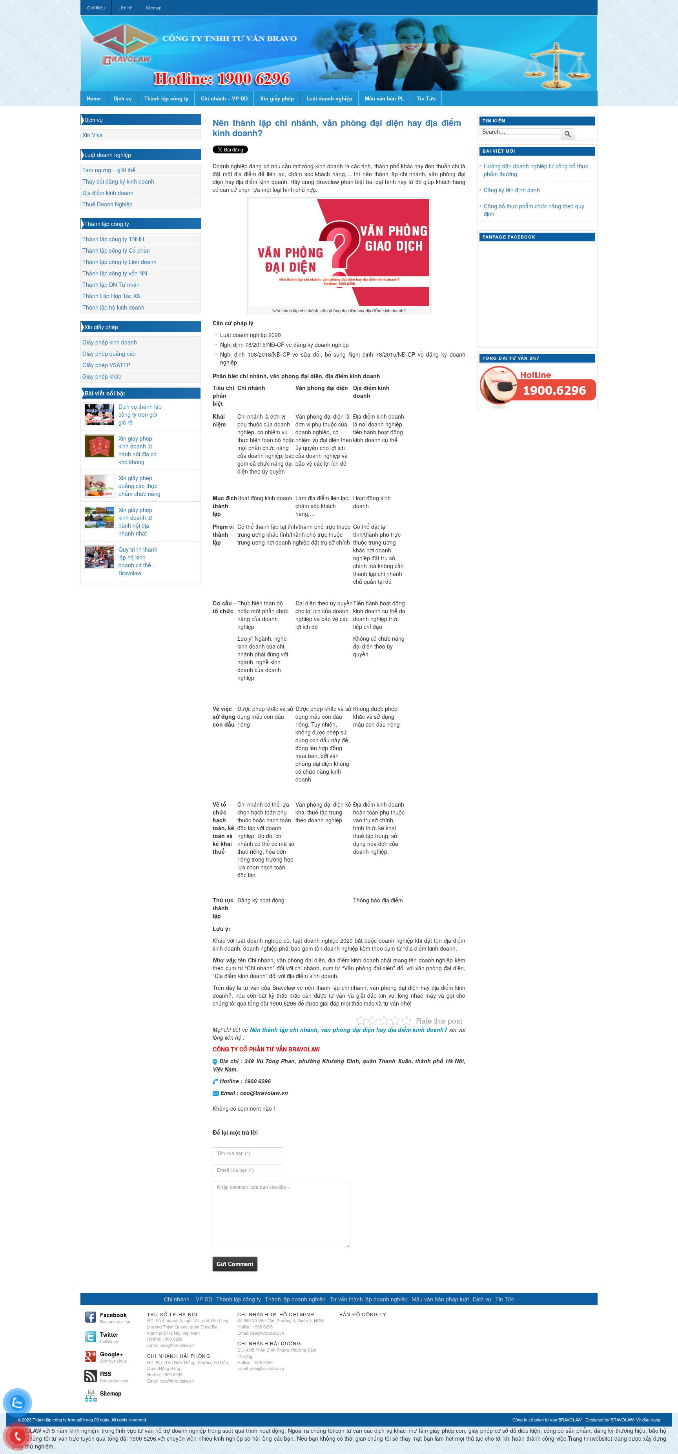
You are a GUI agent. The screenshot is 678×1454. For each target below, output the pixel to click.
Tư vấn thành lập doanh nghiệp (369, 1299)
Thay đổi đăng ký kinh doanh (118, 181)
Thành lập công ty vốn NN (114, 273)
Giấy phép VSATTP (106, 365)
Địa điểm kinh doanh (107, 193)
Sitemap (153, 7)
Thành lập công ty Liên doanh (119, 262)
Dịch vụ (122, 98)
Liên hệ (125, 7)
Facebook (115, 1317)
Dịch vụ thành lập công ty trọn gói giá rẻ (140, 414)
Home (94, 98)
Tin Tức (426, 98)
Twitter (109, 1336)
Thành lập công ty (166, 98)
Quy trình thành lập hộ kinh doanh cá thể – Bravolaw (137, 561)
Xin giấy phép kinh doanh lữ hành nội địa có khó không (137, 450)
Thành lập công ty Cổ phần (116, 250)
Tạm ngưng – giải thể (108, 170)
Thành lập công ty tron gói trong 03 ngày (71, 1419)
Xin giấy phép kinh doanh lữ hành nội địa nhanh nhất (135, 521)
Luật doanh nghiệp (329, 98)
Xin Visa (92, 135)
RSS (114, 1376)
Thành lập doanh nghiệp (295, 1299)
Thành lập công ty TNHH (113, 239)
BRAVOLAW (622, 1419)
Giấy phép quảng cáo (109, 353)
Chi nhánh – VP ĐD (224, 98)
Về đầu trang (648, 1419)
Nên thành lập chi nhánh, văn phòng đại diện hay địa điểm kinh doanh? (337, 127)
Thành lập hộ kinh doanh (113, 307)
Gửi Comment (235, 1264)
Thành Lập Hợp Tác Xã (111, 296)
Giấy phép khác (101, 376)
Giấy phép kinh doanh (109, 342)
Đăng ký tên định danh (512, 190)
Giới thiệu (96, 7)
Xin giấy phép (277, 98)
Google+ (113, 1356)
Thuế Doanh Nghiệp (107, 204)
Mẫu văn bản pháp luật (440, 1299)
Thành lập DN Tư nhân (111, 284)
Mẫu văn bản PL (384, 98)
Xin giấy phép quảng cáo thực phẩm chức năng (139, 485)
